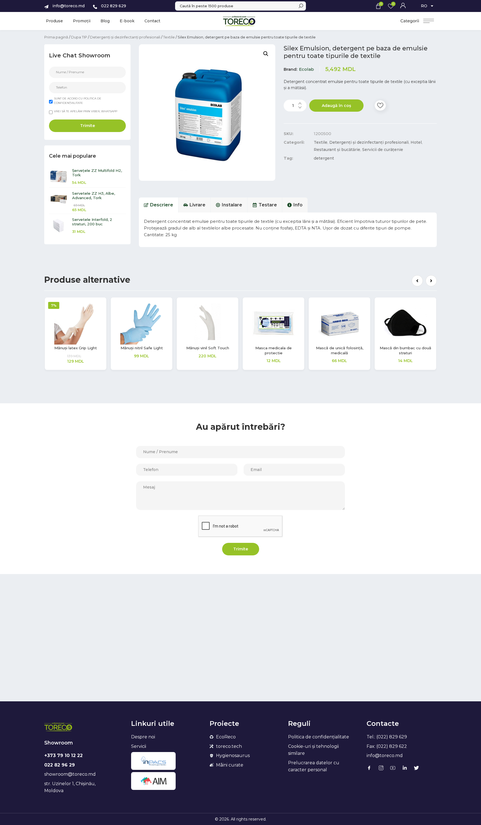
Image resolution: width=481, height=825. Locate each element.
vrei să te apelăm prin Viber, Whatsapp (85, 111)
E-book (127, 20)
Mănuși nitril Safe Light (142, 348)
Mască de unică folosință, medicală (339, 350)
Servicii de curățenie (382, 149)
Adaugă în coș (336, 105)
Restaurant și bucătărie (337, 149)
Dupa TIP (79, 37)
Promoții (81, 20)
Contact (152, 20)
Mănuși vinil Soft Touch (207, 348)
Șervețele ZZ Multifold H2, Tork (97, 172)
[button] (417, 280)
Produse (54, 20)
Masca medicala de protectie (273, 350)
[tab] (158, 205)
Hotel (416, 142)
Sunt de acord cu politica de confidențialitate (77, 101)
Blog (105, 20)
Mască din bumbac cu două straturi (405, 350)
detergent (324, 158)
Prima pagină (56, 37)
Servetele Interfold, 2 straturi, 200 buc (92, 221)
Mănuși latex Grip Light (75, 348)
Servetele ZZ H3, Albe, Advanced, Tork (93, 195)
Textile (169, 37)
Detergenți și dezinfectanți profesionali (125, 37)
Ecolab (306, 69)
